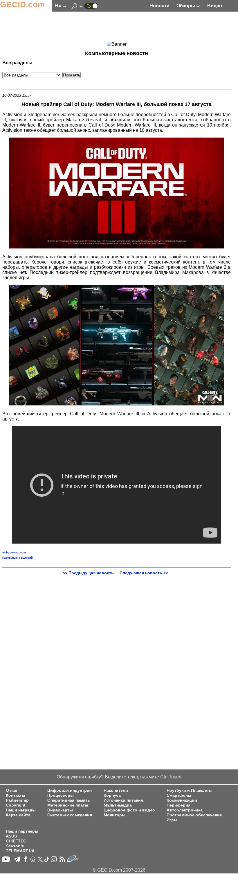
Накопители (116, 790)
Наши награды (21, 810)
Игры (172, 820)
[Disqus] (116, 647)
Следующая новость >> (144, 573)
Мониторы (114, 815)
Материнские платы (67, 805)
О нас (11, 790)
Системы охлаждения (69, 815)
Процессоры (60, 795)
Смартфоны (179, 795)
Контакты (15, 795)
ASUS (11, 836)
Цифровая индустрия (69, 790)
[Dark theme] (91, 5)
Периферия (178, 805)
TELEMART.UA (20, 851)
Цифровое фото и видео (129, 810)
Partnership (17, 800)
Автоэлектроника (185, 810)
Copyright (16, 805)
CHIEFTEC (16, 841)
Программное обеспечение (194, 815)
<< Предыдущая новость (88, 573)
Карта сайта (18, 815)
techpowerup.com (14, 552)
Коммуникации (182, 800)
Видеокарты (60, 810)
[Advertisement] (116, 27)
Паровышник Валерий (17, 557)
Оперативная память (68, 800)
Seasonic (15, 846)
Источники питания (123, 800)
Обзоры (186, 5)
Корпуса (112, 795)
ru (59, 5)
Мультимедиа (118, 805)
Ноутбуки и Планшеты (189, 790)
